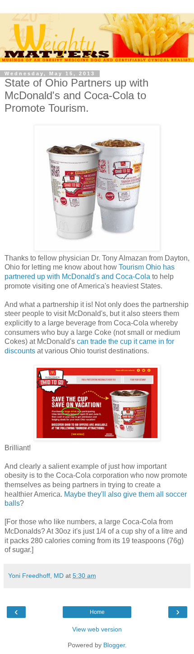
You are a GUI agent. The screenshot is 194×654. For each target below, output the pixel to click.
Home (97, 612)
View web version (97, 629)
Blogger (114, 645)
